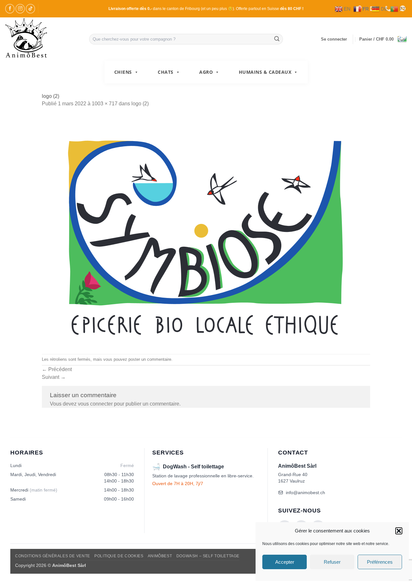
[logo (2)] (206, 230)
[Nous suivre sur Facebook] (9, 8)
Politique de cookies (118, 556)
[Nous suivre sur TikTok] (30, 8)
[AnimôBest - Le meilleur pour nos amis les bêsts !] (42, 39)
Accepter (284, 562)
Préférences (380, 562)
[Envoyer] (276, 39)
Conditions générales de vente (52, 556)
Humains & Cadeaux (265, 72)
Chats (165, 72)
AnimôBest (160, 556)
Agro (206, 72)
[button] (399, 531)
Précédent (57, 369)
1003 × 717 (104, 103)
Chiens (123, 72)
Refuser (332, 562)
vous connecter (95, 404)
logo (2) (140, 103)
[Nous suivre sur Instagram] (20, 8)
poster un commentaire (149, 359)
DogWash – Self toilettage (207, 556)
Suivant (54, 377)
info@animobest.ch (305, 492)
